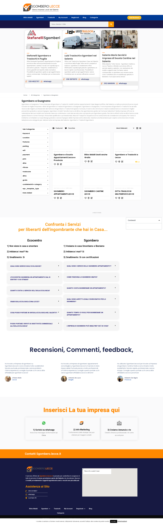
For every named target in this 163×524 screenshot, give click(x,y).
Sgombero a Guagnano (50, 95)
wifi (24, 150)
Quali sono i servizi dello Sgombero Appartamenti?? (89, 266)
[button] (34, 266)
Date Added (27, 193)
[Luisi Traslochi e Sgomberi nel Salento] (66, 52)
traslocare (27, 172)
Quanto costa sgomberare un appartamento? (86, 288)
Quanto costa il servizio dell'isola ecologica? (30, 290)
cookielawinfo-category (32, 184)
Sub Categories (29, 129)
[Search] (111, 24)
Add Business (134, 18)
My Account (68, 509)
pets (24, 159)
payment (26, 155)
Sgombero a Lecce (59, 151)
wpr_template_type (31, 189)
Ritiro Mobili (33, 509)
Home (25, 95)
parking (26, 146)
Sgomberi (44, 509)
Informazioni (122, 521)
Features (26, 142)
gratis (25, 180)
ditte (24, 163)
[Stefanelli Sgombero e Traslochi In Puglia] (28, 52)
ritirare (25, 167)
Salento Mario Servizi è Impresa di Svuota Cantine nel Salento (118, 58)
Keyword (26, 133)
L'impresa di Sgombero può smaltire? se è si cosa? (87, 326)
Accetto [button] (113, 521)
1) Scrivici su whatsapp (44, 430)
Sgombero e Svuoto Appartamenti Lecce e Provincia (64, 157)
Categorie (60, 513)
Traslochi (57, 509)
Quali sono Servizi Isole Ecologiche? (25, 266)
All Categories (35, 95)
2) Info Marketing (81, 429)
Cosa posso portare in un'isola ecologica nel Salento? (33, 313)
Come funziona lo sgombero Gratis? (82, 277)
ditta (24, 176)
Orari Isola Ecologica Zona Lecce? (24, 302)
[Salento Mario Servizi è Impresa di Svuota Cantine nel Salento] (103, 51)
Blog (90, 509)
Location (26, 138)
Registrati (79, 509)
